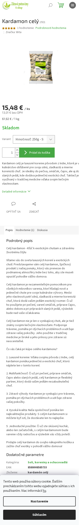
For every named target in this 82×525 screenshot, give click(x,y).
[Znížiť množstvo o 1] (17, 155)
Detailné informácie (14, 192)
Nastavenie (39, 501)
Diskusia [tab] (42, 230)
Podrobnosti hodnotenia (51, 28)
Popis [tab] (9, 230)
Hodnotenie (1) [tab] (25, 230)
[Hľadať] (50, 5)
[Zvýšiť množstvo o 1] (17, 150)
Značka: (13, 32)
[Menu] (72, 5)
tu (44, 490)
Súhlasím (39, 514)
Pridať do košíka (39, 152)
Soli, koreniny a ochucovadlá (47, 462)
